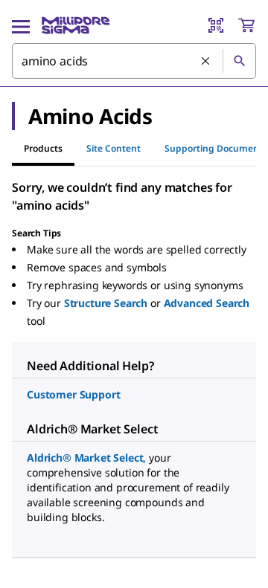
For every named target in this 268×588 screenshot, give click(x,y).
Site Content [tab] (113, 148)
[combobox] (134, 61)
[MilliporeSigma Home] (75, 25)
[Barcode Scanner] (216, 25)
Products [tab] (43, 148)
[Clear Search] (206, 61)
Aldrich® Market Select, (86, 457)
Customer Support (73, 394)
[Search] (239, 61)
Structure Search (105, 303)
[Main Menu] (21, 25)
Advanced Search (207, 303)
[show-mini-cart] (246, 25)
